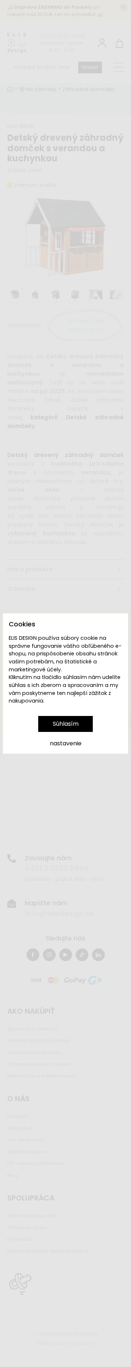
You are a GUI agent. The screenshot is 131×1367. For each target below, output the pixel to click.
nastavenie (66, 743)
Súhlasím (66, 724)
